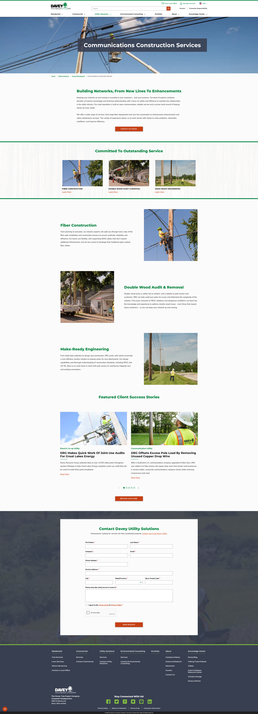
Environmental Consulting (133, 651)
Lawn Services (58, 662)
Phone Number (91, 560)
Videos (191, 666)
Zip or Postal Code (152, 578)
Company (89, 551)
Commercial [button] (77, 14)
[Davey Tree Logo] (65, 690)
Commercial (82, 651)
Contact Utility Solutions (106, 662)
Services (79, 657)
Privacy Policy (116, 605)
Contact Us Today (129, 129)
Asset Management (78, 76)
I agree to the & (105, 605)
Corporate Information (152, 708)
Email (133, 551)
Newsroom (170, 666)
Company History (173, 657)
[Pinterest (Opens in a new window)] (125, 702)
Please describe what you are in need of (101, 587)
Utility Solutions (63, 76)
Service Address (92, 569)
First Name (90, 542)
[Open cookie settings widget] (5, 709)
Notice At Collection (119, 708)
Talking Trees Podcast (197, 662)
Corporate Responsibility (198, 8)
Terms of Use (104, 605)
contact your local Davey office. (154, 533)
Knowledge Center (196, 651)
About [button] (174, 14)
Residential (57, 651)
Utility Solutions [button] (102, 14)
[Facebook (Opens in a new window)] (108, 702)
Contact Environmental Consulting (130, 662)
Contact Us (170, 675)
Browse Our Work (128, 499)
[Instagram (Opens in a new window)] (133, 702)
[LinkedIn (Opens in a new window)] (150, 702)
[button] (124, 488)
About (168, 651)
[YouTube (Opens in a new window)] (141, 702)
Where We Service (59, 666)
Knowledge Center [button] (197, 14)
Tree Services (57, 657)
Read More (64, 474)
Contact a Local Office (61, 670)
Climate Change (195, 677)
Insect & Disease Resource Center (195, 671)
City (87, 578)
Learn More (66, 192)
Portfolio (158, 14)
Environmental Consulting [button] (131, 14)
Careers (182, 8)
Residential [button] (56, 14)
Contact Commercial (85, 662)
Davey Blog (192, 657)
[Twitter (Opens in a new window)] (116, 702)
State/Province (121, 578)
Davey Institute (194, 681)
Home (53, 76)
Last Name (134, 542)
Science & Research (174, 662)
